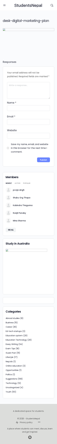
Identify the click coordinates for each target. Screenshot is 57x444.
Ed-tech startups (14, 331)
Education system (14, 335)
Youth (8, 391)
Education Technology (16, 339)
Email (11, 116)
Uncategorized (12, 387)
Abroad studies (13, 318)
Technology (11, 383)
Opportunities (12, 370)
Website (12, 130)
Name (11, 102)
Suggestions (11, 378)
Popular (26, 183)
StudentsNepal (28, 5)
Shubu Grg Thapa (21, 198)
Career (9, 326)
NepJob (9, 361)
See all (11, 230)
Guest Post (11, 352)
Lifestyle (9, 357)
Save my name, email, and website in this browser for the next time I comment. (29, 148)
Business (10, 322)
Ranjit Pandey (19, 213)
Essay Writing (12, 344)
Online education (14, 365)
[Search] (52, 5)
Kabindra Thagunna (23, 205)
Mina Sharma (19, 221)
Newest (9, 183)
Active (17, 183)
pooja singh (18, 190)
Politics (9, 374)
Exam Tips (10, 348)
